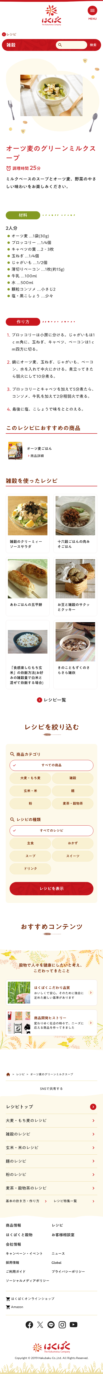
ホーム (8, 1074)
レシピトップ (19, 1106)
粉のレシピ (16, 1174)
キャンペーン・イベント (24, 1253)
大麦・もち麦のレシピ (26, 1120)
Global (56, 1262)
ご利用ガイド (16, 1271)
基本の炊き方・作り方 (22, 1201)
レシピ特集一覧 (65, 1201)
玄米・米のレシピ (22, 1148)
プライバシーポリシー (68, 1271)
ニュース (58, 1253)
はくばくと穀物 (19, 1235)
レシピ (11, 34)
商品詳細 (37, 456)
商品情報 (13, 1225)
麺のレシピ (16, 1161)
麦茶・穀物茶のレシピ (26, 1188)
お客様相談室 (63, 1235)
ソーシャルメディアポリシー (27, 1280)
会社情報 (13, 1244)
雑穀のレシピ (18, 1134)
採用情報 (12, 1262)
